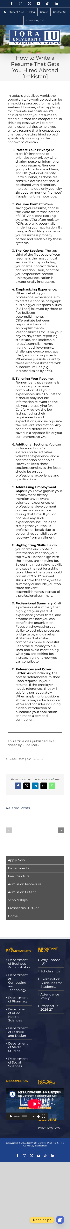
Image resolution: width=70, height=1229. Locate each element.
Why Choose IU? (50, 961)
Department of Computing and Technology (18, 982)
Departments (18, 868)
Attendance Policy (49, 996)
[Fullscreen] (44, 1116)
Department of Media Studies (18, 1047)
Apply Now (16, 860)
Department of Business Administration (19, 963)
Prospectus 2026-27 (23, 908)
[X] (29, 3)
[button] (9, 830)
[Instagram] (20, 3)
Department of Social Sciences (18, 1062)
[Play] (11, 1116)
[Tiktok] (47, 3)
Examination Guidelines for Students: (51, 982)
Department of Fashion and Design (18, 1031)
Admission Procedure (24, 884)
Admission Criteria (22, 892)
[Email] (43, 786)
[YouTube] (38, 3)
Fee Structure (19, 876)
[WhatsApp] (52, 786)
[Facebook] (11, 3)
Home (13, 916)
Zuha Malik (31, 745)
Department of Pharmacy (18, 999)
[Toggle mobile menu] (62, 48)
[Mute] (38, 1116)
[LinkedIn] (56, 3)
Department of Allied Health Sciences (18, 1015)
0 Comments (35, 759)
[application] (27, 1104)
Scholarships (18, 900)
